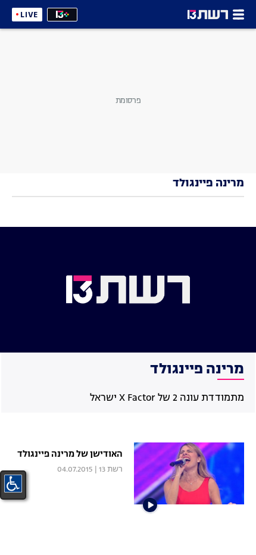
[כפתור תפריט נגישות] (13, 483)
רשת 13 (111, 469)
